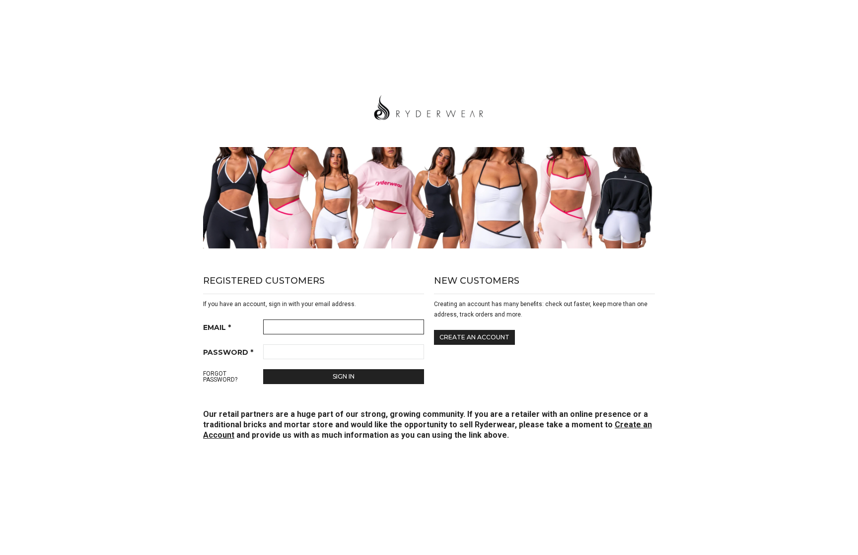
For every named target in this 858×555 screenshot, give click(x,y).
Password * (228, 352)
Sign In (344, 376)
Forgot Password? (220, 376)
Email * (217, 327)
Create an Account (474, 337)
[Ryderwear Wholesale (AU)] (429, 106)
